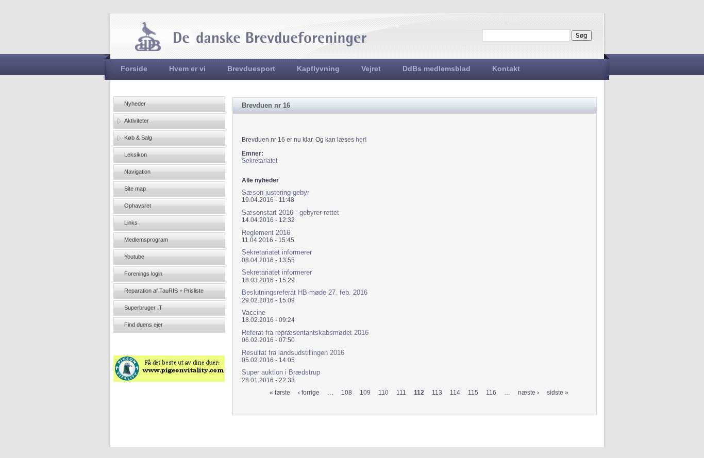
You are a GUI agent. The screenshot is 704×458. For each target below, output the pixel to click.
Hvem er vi (187, 68)
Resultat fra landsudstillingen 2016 (293, 353)
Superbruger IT (143, 307)
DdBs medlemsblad (437, 68)
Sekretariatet (259, 160)
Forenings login (143, 273)
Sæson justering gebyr (275, 192)
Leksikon (135, 154)
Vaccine (253, 312)
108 (346, 392)
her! (361, 139)
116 (491, 392)
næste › (528, 392)
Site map (135, 188)
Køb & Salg (138, 137)
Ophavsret (137, 205)
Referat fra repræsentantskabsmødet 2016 (305, 332)
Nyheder (135, 103)
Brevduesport (251, 68)
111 (401, 392)
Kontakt (506, 68)
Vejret (371, 68)
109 (365, 392)
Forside (134, 68)
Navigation (137, 171)
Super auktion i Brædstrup (281, 372)
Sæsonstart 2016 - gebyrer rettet (290, 212)
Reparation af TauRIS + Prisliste (164, 290)
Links (131, 222)
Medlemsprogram (146, 239)
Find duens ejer (143, 324)
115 (473, 392)
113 (437, 392)
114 (455, 392)
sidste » (557, 392)
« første (280, 392)
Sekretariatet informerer (277, 252)
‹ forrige (309, 392)
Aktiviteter (136, 120)
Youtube (134, 256)
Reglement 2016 (266, 232)
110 (383, 392)
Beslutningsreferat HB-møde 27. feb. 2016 (304, 292)
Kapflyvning (318, 68)
